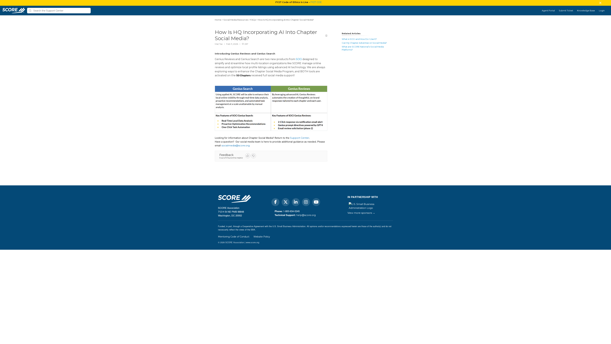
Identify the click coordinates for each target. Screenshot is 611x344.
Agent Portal (548, 10)
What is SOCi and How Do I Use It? (359, 39)
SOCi (299, 59)
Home (218, 19)
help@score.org (306, 215)
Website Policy (261, 236)
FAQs (253, 19)
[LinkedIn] (296, 202)
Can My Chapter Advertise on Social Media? (364, 43)
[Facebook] (275, 202)
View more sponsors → (361, 212)
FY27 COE (316, 2)
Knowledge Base (586, 10)
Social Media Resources (236, 19)
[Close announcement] (600, 3)
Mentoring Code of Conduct (233, 236)
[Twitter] (286, 202)
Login (602, 10)
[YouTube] (316, 202)
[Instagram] (306, 202)
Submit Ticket (566, 10)
